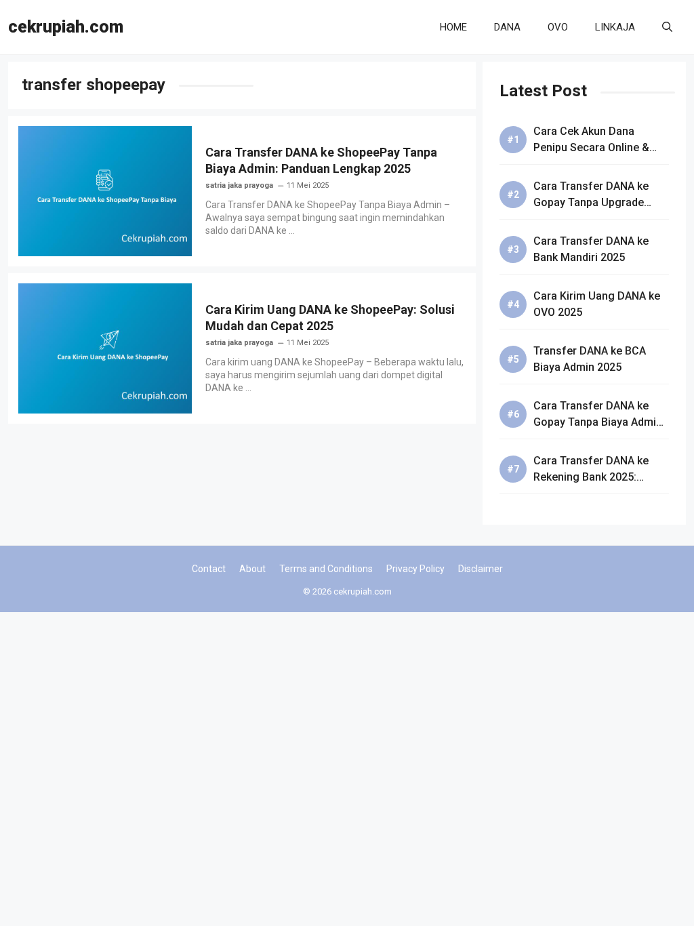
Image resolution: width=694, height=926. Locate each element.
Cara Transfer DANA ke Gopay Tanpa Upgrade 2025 (591, 202)
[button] (667, 27)
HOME (453, 27)
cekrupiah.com (65, 27)
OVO (558, 27)
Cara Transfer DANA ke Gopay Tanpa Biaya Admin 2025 (597, 422)
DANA (507, 27)
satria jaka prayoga (239, 185)
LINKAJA (615, 27)
